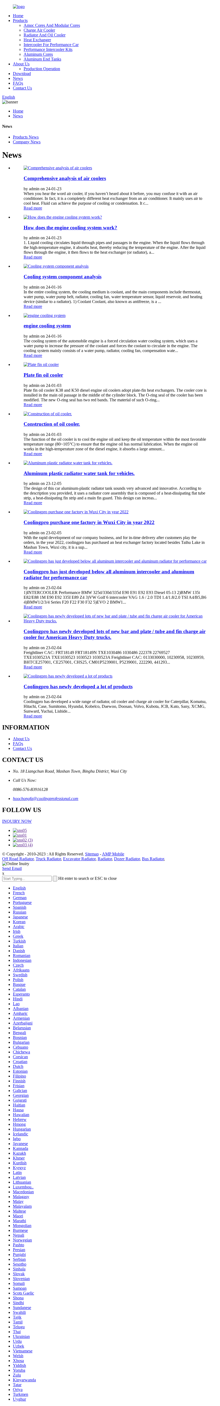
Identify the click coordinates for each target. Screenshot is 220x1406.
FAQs (18, 83)
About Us (21, 64)
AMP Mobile (113, 854)
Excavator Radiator (79, 859)
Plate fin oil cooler (43, 375)
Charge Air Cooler (39, 30)
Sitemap (92, 854)
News (18, 78)
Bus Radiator (153, 859)
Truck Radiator (48, 859)
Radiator (105, 859)
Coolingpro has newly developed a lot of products (78, 686)
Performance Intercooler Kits (48, 49)
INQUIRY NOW (17, 821)
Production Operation (42, 68)
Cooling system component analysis (62, 276)
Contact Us (22, 88)
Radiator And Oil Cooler (44, 35)
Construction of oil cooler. (52, 424)
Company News (27, 142)
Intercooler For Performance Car (51, 44)
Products (20, 20)
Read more (33, 208)
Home (18, 15)
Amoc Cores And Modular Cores (52, 25)
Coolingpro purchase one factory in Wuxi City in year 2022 (89, 522)
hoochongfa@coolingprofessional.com (45, 798)
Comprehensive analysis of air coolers (65, 178)
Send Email (12, 868)
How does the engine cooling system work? (70, 227)
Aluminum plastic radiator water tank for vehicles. (79, 473)
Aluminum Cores (38, 54)
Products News (26, 137)
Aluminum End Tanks (42, 59)
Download (22, 73)
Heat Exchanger (37, 40)
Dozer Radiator (127, 859)
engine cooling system (47, 325)
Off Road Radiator (18, 859)
